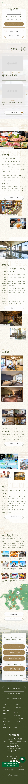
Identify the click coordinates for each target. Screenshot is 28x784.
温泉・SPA (6, 710)
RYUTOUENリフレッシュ (10, 727)
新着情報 (9, 756)
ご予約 (5, 704)
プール (17, 712)
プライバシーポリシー (14, 769)
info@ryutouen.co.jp (13, 750)
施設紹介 (18, 704)
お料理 (5, 707)
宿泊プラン (6, 724)
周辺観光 (18, 715)
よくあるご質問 (20, 718)
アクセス (5, 718)
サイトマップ (17, 756)
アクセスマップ (14, 743)
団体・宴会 (18, 707)
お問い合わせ (6, 721)
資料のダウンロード (21, 721)
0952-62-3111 (13, 746)
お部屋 (5, 713)
